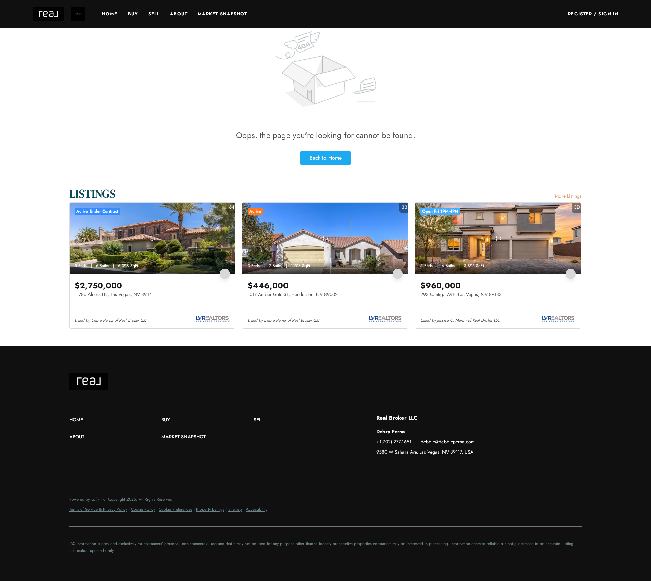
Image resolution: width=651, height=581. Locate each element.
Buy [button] (133, 14)
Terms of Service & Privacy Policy (98, 509)
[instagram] (408, 467)
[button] (48, 14)
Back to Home (326, 158)
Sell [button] (154, 14)
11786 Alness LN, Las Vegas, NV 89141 (114, 294)
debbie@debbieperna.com (448, 441)
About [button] (179, 14)
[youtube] (422, 467)
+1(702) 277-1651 (393, 441)
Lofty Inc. (99, 499)
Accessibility (256, 509)
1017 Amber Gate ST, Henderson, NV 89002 (293, 294)
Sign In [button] (608, 14)
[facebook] (381, 467)
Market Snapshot (223, 14)
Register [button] (580, 14)
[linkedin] (395, 467)
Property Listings (210, 509)
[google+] (436, 467)
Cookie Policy (143, 509)
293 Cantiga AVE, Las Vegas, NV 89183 (461, 294)
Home (109, 14)
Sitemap (235, 509)
